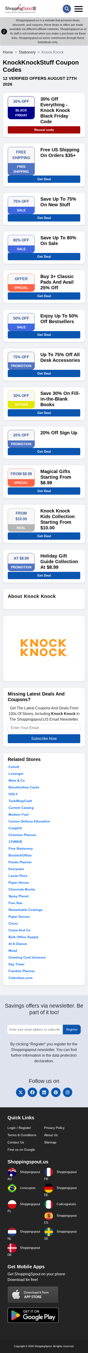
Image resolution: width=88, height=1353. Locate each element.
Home (8, 52)
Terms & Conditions (22, 1135)
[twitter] (20, 1092)
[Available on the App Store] (33, 1295)
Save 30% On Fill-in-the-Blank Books (60, 399)
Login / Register (19, 1128)
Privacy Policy (54, 1128)
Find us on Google (21, 1149)
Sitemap (50, 1142)
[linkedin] (44, 1092)
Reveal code (44, 130)
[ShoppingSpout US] (20, 8)
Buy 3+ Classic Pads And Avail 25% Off (57, 282)
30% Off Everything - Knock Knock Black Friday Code (55, 110)
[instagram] (67, 1092)
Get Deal (44, 179)
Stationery (27, 52)
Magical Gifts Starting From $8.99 (55, 477)
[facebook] (32, 1092)
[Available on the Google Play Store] (33, 1315)
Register (71, 1029)
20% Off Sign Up (58, 432)
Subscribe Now (44, 739)
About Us (51, 1135)
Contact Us (16, 1142)
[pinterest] (56, 1092)
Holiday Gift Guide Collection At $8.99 (59, 561)
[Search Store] (67, 9)
